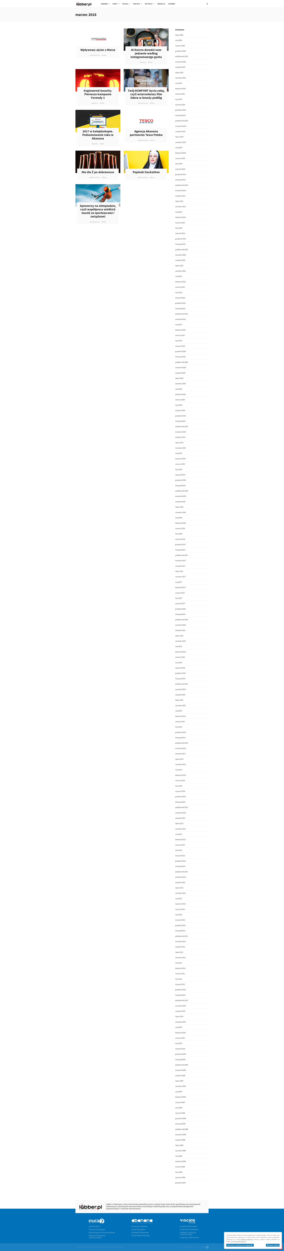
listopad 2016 (180, 614)
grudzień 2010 (180, 990)
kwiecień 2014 (180, 775)
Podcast (136, 4)
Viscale (125, 4)
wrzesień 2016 (180, 625)
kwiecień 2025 (180, 88)
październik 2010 (181, 1000)
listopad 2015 (180, 678)
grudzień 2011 (180, 925)
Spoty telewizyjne (138, 1229)
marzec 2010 (180, 1038)
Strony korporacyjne (97, 1229)
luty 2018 (178, 534)
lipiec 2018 (179, 507)
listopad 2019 (180, 421)
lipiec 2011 (179, 952)
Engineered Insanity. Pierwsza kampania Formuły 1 (98, 94)
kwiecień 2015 (180, 716)
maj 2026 (178, 40)
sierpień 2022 (180, 260)
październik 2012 (181, 872)
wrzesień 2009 (180, 1070)
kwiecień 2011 (180, 968)
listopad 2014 (180, 737)
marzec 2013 (180, 845)
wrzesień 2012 (180, 877)
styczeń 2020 (180, 410)
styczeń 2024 (180, 169)
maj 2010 (178, 1027)
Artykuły (149, 4)
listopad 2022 (180, 244)
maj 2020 (178, 389)
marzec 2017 (180, 593)
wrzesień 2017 (180, 560)
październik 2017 (181, 555)
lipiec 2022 (179, 265)
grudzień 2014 (180, 732)
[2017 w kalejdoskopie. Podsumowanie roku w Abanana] (97, 121)
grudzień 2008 (180, 1118)
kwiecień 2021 (180, 330)
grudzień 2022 (180, 239)
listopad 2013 (180, 802)
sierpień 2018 (180, 501)
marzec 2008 (180, 1167)
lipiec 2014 (179, 759)
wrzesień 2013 (180, 813)
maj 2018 (178, 518)
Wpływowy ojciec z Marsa (97, 50)
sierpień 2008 (180, 1140)
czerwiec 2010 (180, 1022)
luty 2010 (178, 1043)
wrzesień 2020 (180, 367)
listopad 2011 (180, 931)
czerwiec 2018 (180, 512)
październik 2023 (181, 185)
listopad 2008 (180, 1124)
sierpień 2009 (180, 1075)
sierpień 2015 (180, 695)
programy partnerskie (188, 1226)
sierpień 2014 (180, 754)
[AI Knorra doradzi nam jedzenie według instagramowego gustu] (146, 39)
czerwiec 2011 (180, 957)
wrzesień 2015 (180, 689)
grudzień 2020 (180, 351)
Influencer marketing (139, 1227)
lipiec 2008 (179, 1145)
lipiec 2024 (179, 137)
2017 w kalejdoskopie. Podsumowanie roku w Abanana (97, 134)
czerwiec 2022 (180, 271)
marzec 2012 (180, 909)
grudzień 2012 (180, 861)
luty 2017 (178, 598)
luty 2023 (178, 228)
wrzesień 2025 (180, 62)
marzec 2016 (180, 657)
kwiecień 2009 (180, 1097)
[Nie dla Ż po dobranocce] (97, 162)
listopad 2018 (180, 485)
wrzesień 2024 (180, 126)
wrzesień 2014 (180, 748)
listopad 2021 (180, 308)
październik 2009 (181, 1065)
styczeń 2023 (180, 233)
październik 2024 (181, 121)
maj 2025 (178, 83)
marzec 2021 (180, 335)
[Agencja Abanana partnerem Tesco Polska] (146, 121)
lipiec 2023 (179, 201)
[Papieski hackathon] (146, 162)
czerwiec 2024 (180, 142)
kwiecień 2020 (180, 394)
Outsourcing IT (94, 1227)
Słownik (171, 4)
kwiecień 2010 (180, 1033)
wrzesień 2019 (180, 432)
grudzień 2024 (180, 110)
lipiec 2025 (179, 72)
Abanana (104, 4)
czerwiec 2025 (180, 78)
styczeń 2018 (180, 539)
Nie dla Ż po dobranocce (98, 172)
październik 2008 (181, 1129)
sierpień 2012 (180, 882)
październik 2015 (181, 684)
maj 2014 (178, 770)
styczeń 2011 (180, 984)
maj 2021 (178, 324)
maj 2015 (178, 711)
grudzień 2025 (180, 51)
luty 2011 (178, 979)
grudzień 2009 (180, 1054)
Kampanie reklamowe (140, 1233)
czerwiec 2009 (180, 1086)
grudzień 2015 (180, 673)
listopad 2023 (180, 180)
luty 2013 (178, 850)
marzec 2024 (180, 158)
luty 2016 (178, 662)
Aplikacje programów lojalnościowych (97, 1236)
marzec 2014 (180, 780)
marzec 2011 (180, 973)
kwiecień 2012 (180, 904)
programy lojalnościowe (189, 1237)
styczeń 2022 (180, 298)
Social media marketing (140, 1236)
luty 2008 (178, 1172)
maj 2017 (178, 582)
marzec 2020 (180, 399)
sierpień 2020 (180, 373)
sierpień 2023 (180, 196)
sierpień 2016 (180, 630)
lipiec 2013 (179, 823)
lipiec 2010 (179, 1016)
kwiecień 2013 (180, 839)
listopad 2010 (180, 995)
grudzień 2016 (180, 609)
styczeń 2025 (180, 105)
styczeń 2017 (180, 603)
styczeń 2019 (180, 475)
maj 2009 (178, 1091)
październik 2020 (181, 362)
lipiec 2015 (179, 700)
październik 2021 (181, 314)
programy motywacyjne (189, 1229)
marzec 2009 (180, 1102)
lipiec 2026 (179, 35)
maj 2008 (178, 1156)
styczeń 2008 (180, 1177)
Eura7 (115, 4)
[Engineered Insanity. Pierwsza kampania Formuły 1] (97, 80)
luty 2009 (178, 1108)
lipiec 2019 (179, 442)
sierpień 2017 (180, 566)
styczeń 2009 (180, 1113)
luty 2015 (178, 727)
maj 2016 (178, 646)
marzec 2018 (180, 528)
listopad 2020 (180, 357)
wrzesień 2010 (180, 1006)
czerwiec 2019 (180, 448)
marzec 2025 (180, 94)
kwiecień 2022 (180, 282)
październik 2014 (181, 743)
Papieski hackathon (146, 172)
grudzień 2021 (180, 303)
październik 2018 (181, 491)
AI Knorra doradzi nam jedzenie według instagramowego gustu (146, 53)
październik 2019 (181, 426)
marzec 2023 (180, 223)
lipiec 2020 (179, 378)
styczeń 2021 (180, 346)
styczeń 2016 (180, 668)
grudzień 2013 (180, 796)
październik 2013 (181, 807)
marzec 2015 (180, 721)
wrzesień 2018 (180, 496)
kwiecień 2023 (180, 217)
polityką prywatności (247, 1239)
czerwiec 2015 (180, 705)
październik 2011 (181, 936)
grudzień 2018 (180, 480)
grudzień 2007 (180, 1183)
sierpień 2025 (180, 67)
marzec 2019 (180, 464)
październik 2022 (181, 249)
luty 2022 (178, 292)
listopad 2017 (180, 550)
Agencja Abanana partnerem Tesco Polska (146, 133)
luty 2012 (178, 914)
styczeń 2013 (180, 856)
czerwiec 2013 (180, 829)
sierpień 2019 (180, 437)
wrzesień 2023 (180, 190)
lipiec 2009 (179, 1081)
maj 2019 (178, 453)
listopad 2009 (180, 1059)
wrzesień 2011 (180, 941)
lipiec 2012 (179, 888)
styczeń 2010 (180, 1049)
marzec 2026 (180, 46)
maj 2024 (178, 147)
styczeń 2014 (180, 791)
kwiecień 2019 (180, 459)
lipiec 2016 (179, 636)
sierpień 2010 (180, 1011)
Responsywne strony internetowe (102, 1233)
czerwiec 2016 (180, 641)
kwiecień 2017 (180, 587)
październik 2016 (181, 619)
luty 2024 (178, 163)
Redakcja (161, 4)
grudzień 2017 (180, 544)
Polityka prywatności (189, 1247)
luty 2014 (178, 786)
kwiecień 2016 (180, 652)
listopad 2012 (180, 866)
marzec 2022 (180, 287)
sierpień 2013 (180, 818)
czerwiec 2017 (180, 577)
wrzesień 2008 (180, 1134)
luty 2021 (178, 341)
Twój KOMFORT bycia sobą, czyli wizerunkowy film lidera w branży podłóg (146, 94)
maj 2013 (178, 834)
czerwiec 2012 (180, 893)
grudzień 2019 (180, 416)
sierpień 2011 (180, 947)
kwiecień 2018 (180, 523)
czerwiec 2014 (180, 764)
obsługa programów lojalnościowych (188, 1233)
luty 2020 (178, 405)
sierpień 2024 (180, 131)
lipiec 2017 (179, 571)
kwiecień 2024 (180, 153)
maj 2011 (178, 963)
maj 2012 (178, 898)
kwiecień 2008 (180, 1161)
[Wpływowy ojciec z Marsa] (97, 39)
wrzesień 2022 (180, 255)
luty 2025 (178, 99)
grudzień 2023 (180, 174)
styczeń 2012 (180, 920)
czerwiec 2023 (180, 206)
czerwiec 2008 (180, 1150)
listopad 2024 (180, 115)
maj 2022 (178, 276)
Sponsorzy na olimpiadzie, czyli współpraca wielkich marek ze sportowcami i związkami (98, 211)
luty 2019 (178, 469)
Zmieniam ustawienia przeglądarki (240, 1245)
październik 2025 (181, 56)
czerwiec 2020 (180, 383)
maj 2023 (178, 212)
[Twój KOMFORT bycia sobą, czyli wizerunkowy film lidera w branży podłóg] (146, 80)
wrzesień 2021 (180, 319)
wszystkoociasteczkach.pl (238, 1241)
